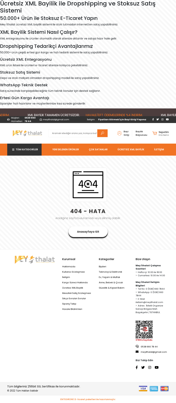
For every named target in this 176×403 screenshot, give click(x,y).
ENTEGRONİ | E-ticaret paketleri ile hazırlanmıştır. (88, 399)
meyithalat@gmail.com (154, 352)
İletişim (91, 119)
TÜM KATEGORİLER (27, 149)
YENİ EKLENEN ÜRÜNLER (65, 149)
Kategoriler (106, 259)
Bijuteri (102, 266)
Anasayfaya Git (88, 232)
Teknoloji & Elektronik (110, 271)
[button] (160, 133)
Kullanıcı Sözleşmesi (73, 271)
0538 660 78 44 (149, 346)
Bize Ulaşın (143, 259)
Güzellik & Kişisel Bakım (111, 287)
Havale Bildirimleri (72, 309)
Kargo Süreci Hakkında (75, 282)
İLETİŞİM (159, 149)
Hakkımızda (68, 266)
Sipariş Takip (69, 303)
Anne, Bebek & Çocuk (111, 282)
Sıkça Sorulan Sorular (74, 298)
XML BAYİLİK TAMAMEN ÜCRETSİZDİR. (50, 115)
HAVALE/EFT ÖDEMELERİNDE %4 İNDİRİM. (110, 115)
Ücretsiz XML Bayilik (72, 287)
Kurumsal (68, 259)
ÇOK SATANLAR (98, 149)
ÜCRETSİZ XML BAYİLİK (131, 149)
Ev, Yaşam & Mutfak (109, 277)
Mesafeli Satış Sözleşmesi (76, 293)
